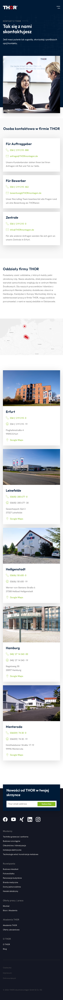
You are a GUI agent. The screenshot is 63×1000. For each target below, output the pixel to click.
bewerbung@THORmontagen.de (25, 193)
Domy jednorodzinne (12, 887)
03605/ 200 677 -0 (18, 496)
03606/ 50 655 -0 (18, 575)
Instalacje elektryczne (12, 850)
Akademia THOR (10, 925)
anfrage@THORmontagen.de (24, 156)
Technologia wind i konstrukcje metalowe (20, 854)
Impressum (7, 973)
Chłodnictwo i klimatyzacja (14, 845)
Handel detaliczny (10, 891)
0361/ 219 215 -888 (19, 150)
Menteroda (26, 337)
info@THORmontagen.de (22, 229)
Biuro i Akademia (10, 910)
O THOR (6, 944)
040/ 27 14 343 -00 (19, 654)
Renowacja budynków (12, 878)
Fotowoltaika (8, 873)
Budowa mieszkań (10, 869)
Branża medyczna (10, 882)
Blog (5, 949)
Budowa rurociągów (11, 841)
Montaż (6, 906)
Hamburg (24, 326)
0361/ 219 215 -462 (19, 186)
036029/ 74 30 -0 (18, 732)
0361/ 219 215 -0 (18, 223)
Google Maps (16, 440)
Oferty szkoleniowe (11, 929)
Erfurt (27, 338)
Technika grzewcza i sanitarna (15, 836)
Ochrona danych (9, 978)
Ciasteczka (7, 968)
